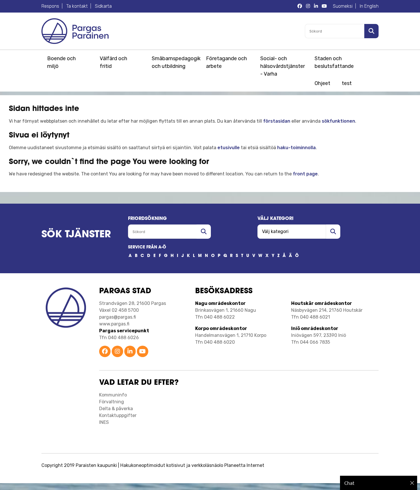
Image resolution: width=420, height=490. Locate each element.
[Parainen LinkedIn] (130, 352)
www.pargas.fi (114, 324)
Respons (50, 6)
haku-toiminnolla (296, 147)
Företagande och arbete (226, 62)
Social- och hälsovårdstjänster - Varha (282, 66)
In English (369, 6)
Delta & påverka (116, 408)
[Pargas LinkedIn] (316, 6)
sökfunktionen (338, 121)
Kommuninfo (113, 395)
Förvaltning (111, 401)
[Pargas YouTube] (324, 6)
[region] (378, 483)
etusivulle (228, 147)
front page (305, 174)
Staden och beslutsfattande (334, 62)
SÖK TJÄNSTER (76, 235)
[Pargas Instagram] (308, 6)
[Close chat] (412, 483)
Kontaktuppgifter (118, 415)
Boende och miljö (61, 62)
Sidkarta (103, 6)
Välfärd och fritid (113, 62)
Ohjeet (322, 83)
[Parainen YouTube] (142, 352)
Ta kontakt (77, 6)
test (347, 83)
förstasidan (276, 121)
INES (104, 422)
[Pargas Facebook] (299, 6)
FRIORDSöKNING (147, 218)
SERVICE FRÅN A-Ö (147, 247)
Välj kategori (275, 218)
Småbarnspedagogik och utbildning (175, 62)
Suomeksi (343, 6)
